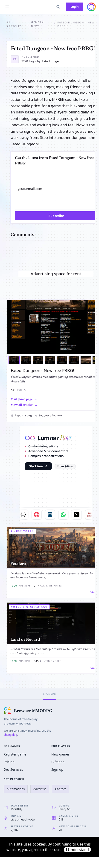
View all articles (22, 404)
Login (74, 7)
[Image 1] (14, 360)
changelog (10, 735)
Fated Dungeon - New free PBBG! (42, 370)
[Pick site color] (91, 7)
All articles (14, 24)
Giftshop (57, 762)
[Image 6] (73, 360)
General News (38, 24)
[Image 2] (26, 360)
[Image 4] (49, 360)
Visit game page (22, 399)
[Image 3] (38, 360)
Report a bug (23, 415)
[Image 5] (61, 360)
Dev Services (13, 769)
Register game (15, 754)
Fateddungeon (52, 61)
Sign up (57, 769)
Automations (16, 789)
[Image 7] (85, 360)
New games (60, 754)
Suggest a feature (50, 415)
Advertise (39, 789)
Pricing (9, 762)
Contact (60, 789)
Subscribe (56, 216)
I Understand (77, 849)
